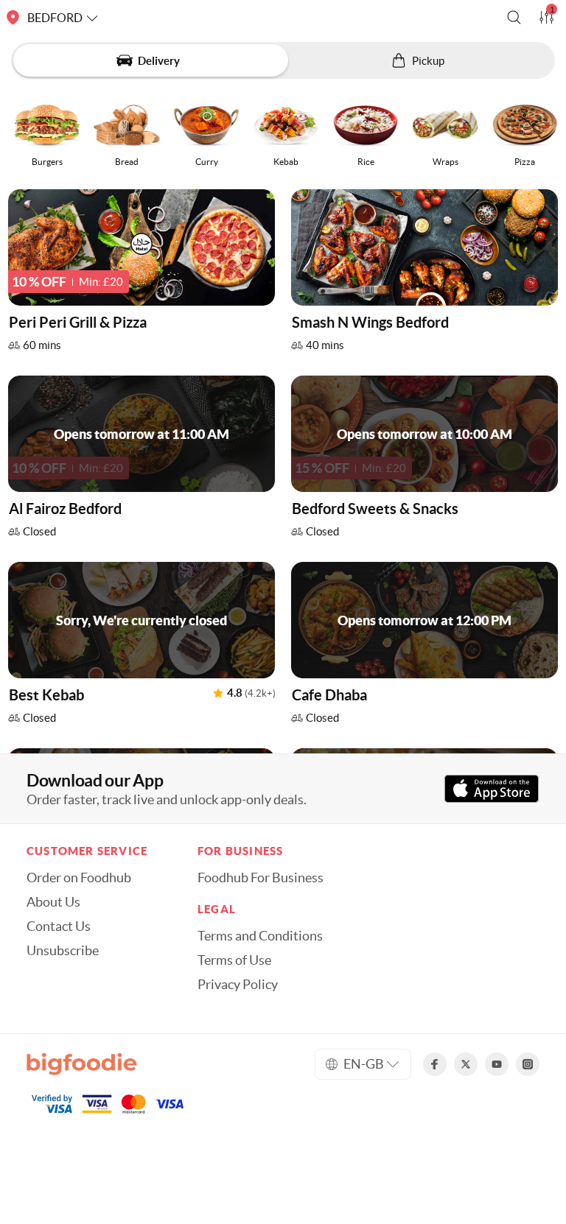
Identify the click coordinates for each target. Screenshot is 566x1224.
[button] (514, 17)
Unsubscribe (63, 950)
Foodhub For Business (261, 877)
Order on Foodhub (79, 877)
